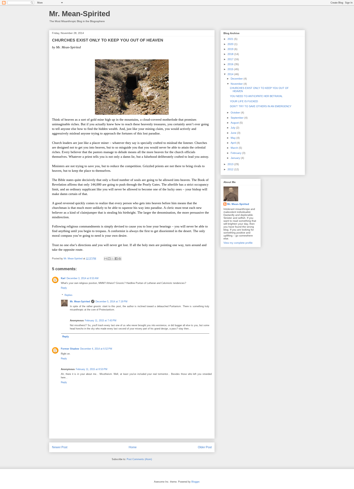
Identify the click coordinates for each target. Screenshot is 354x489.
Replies (68, 295)
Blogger (195, 481)
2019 (231, 49)
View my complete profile (238, 242)
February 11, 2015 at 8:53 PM (91, 369)
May (233, 137)
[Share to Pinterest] (120, 258)
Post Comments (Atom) (139, 459)
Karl (63, 278)
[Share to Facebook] (116, 258)
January (236, 157)
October (236, 112)
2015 (231, 69)
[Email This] (105, 258)
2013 (231, 164)
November (237, 83)
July (233, 127)
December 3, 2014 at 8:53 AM (82, 278)
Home (133, 447)
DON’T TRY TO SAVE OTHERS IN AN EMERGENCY (260, 106)
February (236, 152)
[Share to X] (112, 258)
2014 (231, 74)
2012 (231, 169)
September (237, 117)
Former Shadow (70, 348)
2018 (231, 54)
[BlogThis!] (109, 258)
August (235, 122)
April (234, 142)
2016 (231, 64)
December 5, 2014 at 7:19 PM (111, 301)
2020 (231, 44)
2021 (231, 38)
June (234, 132)
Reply (64, 287)
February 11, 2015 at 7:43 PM (100, 320)
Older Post (205, 447)
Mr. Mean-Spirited (79, 14)
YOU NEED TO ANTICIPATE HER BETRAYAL (256, 96)
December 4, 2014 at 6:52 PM (96, 348)
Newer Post (59, 447)
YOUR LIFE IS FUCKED (244, 101)
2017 (231, 59)
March (235, 147)
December (237, 78)
